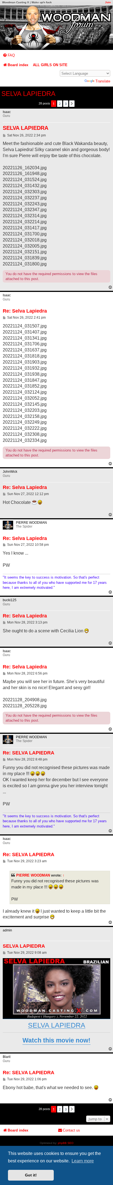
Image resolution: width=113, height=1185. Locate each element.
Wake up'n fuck (42, 2)
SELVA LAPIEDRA (28, 93)
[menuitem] (9, 55)
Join (108, 2)
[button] (72, 103)
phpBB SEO (66, 1142)
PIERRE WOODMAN (33, 875)
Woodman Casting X (15, 2)
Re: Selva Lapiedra (25, 311)
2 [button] (60, 103)
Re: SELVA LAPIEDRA (28, 753)
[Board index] (56, 28)
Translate (102, 81)
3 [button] (66, 103)
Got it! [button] (31, 1175)
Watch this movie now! (56, 1040)
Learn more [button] (83, 1161)
